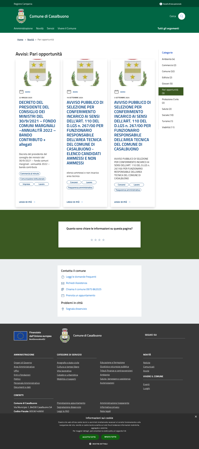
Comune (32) (168, 71)
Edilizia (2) (167, 77)
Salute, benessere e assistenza (115, 379)
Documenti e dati (22, 387)
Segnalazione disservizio (69, 407)
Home (20, 39)
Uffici (16, 370)
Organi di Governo (23, 362)
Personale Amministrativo (27, 383)
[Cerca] (181, 16)
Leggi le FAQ (63, 411)
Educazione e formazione (112, 362)
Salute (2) (166, 109)
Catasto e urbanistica (67, 375)
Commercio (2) (169, 65)
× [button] (196, 417)
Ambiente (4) (168, 59)
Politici (17, 379)
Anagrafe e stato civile (68, 362)
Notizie (146, 362)
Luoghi (146, 388)
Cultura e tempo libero (68, 366)
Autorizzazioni (107, 383)
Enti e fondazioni (22, 375)
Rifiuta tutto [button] (110, 436)
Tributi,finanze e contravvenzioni (116, 370)
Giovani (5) (167, 83)
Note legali (105, 411)
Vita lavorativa (64, 370)
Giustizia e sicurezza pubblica (114, 366)
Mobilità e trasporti (66, 379)
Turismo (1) (167, 121)
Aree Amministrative (24, 366)
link (124, 430)
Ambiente (105, 374)
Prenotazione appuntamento (71, 403)
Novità (30, 39)
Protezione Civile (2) (170, 100)
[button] (99, 444)
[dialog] (99, 431)
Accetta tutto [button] (89, 437)
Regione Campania (23, 4)
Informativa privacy (109, 407)
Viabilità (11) (168, 127)
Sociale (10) (167, 115)
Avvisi (27, 91)
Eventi (146, 384)
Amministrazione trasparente (114, 403)
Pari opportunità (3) (170, 91)
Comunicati (148, 366)
